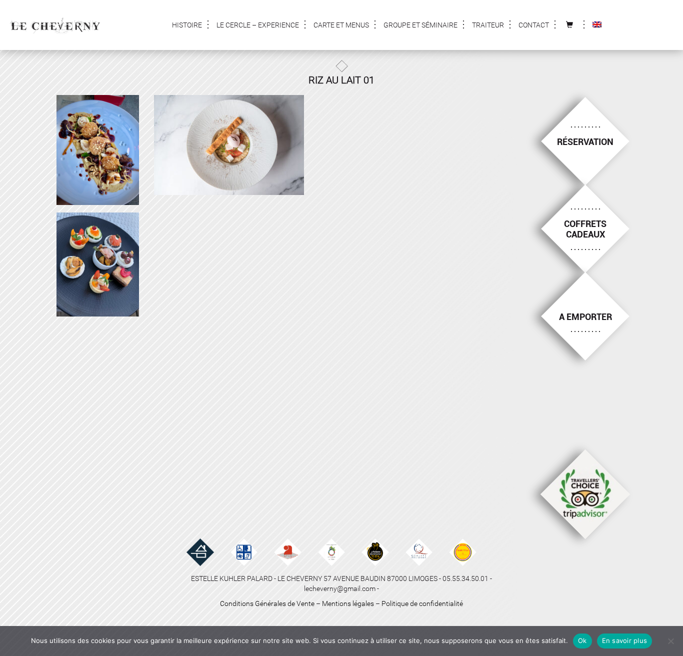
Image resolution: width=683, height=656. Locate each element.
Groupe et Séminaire (421, 25)
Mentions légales (348, 604)
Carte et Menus (341, 25)
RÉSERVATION (585, 141)
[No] (671, 641)
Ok (582, 640)
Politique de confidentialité (422, 604)
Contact (533, 25)
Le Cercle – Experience (257, 25)
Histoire (187, 25)
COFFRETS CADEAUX (585, 229)
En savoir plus (625, 640)
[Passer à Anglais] (597, 25)
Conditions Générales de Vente (267, 604)
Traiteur (488, 25)
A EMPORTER (585, 317)
